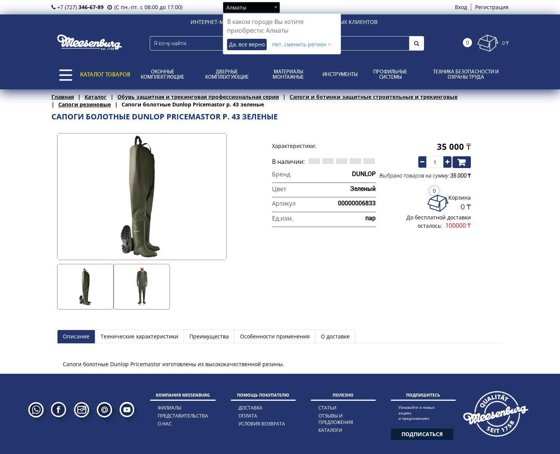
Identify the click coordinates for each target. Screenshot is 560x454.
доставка (250, 408)
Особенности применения (275, 336)
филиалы (169, 408)
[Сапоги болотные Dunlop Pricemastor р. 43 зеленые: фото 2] (142, 287)
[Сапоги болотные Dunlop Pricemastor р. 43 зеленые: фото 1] (85, 287)
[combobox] (251, 7)
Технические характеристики (139, 336)
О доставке (335, 336)
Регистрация (492, 7)
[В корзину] (462, 162)
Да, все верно (247, 44)
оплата (247, 416)
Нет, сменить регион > (301, 44)
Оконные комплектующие (162, 74)
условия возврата (261, 424)
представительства (183, 416)
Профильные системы (390, 74)
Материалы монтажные (288, 74)
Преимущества (209, 336)
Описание (76, 336)
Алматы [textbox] (236, 7)
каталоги (330, 430)
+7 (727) (80, 7)
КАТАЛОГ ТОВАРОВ (105, 75)
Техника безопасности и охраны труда (466, 74)
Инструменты (340, 75)
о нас (165, 424)
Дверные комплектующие (227, 74)
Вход (461, 7)
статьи (327, 408)
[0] (487, 43)
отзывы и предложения (335, 419)
